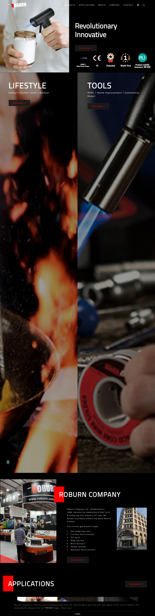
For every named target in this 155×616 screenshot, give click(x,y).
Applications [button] (87, 5)
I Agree (77, 613)
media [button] (102, 5)
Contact (128, 5)
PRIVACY (49, 607)
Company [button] (114, 5)
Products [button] (69, 5)
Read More (84, 48)
